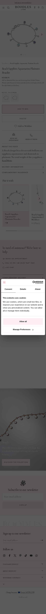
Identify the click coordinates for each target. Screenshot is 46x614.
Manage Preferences (21, 329)
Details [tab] (23, 289)
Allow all (23, 321)
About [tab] (37, 289)
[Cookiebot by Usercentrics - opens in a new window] (32, 282)
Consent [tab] (8, 289)
